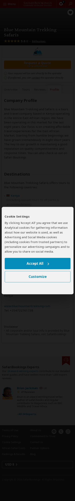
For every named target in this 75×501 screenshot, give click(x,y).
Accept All (35, 263)
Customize (38, 276)
